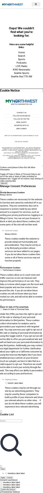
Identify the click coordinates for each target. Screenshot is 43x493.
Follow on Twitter (21, 119)
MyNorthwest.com (19, 135)
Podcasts (21, 62)
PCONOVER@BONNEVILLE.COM (17, 158)
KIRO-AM (24, 155)
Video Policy (12, 150)
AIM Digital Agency (21, 141)
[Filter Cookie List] (1, 466)
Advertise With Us (21, 125)
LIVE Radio (21, 66)
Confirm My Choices (8, 489)
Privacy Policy (18, 149)
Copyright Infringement (29, 153)
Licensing (21, 154)
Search (21, 55)
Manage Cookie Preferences (28, 150)
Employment (21, 129)
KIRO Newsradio (21, 69)
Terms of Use (7, 149)
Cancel (9, 478)
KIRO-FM (17, 155)
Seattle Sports (21, 73)
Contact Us (21, 112)
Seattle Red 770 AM (21, 76)
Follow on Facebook (21, 116)
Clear (3, 469)
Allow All (4, 183)
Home (21, 52)
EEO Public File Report (12, 153)
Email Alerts (21, 122)
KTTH (29, 155)
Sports (21, 59)
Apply (3, 478)
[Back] (1, 411)
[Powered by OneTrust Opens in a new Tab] (10, 492)
